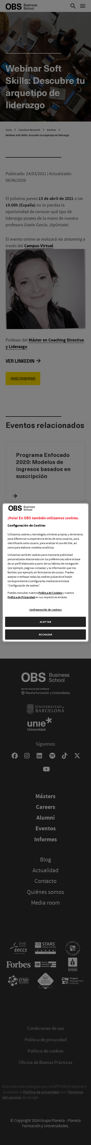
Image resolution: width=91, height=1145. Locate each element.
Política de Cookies (50, 593)
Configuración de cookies (45, 609)
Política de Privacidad (21, 597)
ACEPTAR (45, 622)
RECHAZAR (45, 634)
